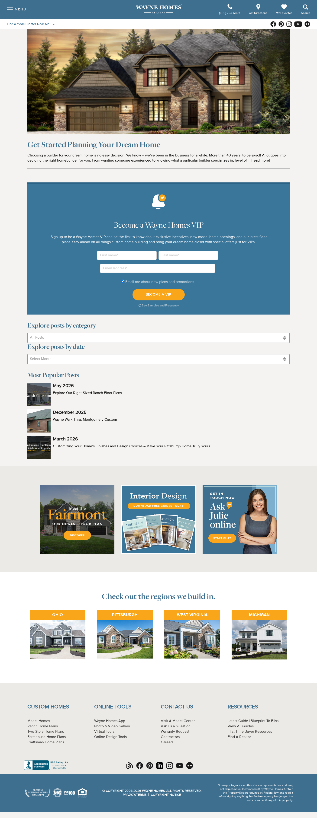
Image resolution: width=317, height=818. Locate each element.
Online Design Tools (110, 737)
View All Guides (241, 726)
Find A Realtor (239, 737)
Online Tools (112, 707)
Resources (243, 707)
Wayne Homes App (109, 721)
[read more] (261, 160)
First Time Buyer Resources (250, 732)
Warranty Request (175, 732)
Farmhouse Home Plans (46, 737)
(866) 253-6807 (230, 13)
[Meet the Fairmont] (77, 553)
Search (305, 13)
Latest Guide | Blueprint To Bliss (253, 721)
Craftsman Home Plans (45, 742)
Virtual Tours (104, 732)
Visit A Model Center (178, 721)
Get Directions (258, 13)
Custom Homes (48, 707)
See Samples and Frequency (160, 305)
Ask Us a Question (176, 726)
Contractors (170, 737)
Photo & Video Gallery (112, 726)
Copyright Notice (166, 794)
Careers (167, 742)
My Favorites (284, 13)
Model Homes (38, 721)
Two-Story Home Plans (45, 732)
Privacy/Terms (134, 794)
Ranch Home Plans (42, 726)
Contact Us (177, 707)
